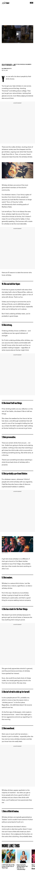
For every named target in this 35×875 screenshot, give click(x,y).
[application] (17, 34)
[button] (17, 34)
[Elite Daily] (6, 3)
